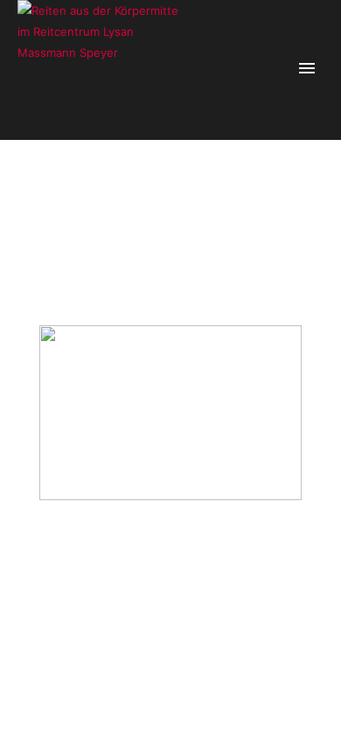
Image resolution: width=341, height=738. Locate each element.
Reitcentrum (220, 213)
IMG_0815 (279, 213)
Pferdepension (151, 213)
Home (96, 213)
